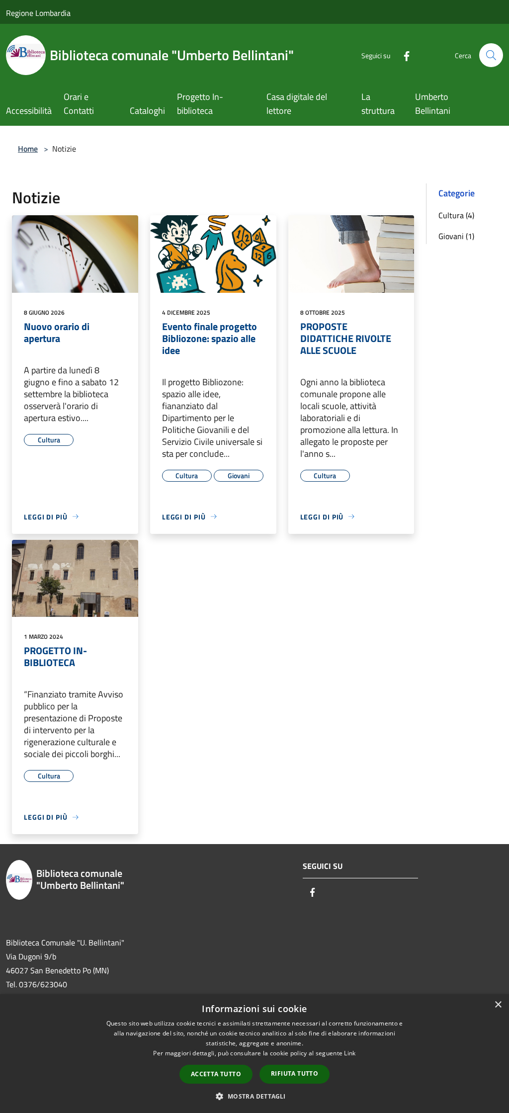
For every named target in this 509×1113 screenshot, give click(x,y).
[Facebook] (403, 55)
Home (28, 149)
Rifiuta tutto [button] (294, 1073)
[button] (254, 1096)
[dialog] (254, 1053)
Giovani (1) (456, 236)
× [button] (498, 1005)
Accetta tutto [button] (216, 1074)
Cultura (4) (456, 215)
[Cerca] (491, 55)
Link (349, 1053)
